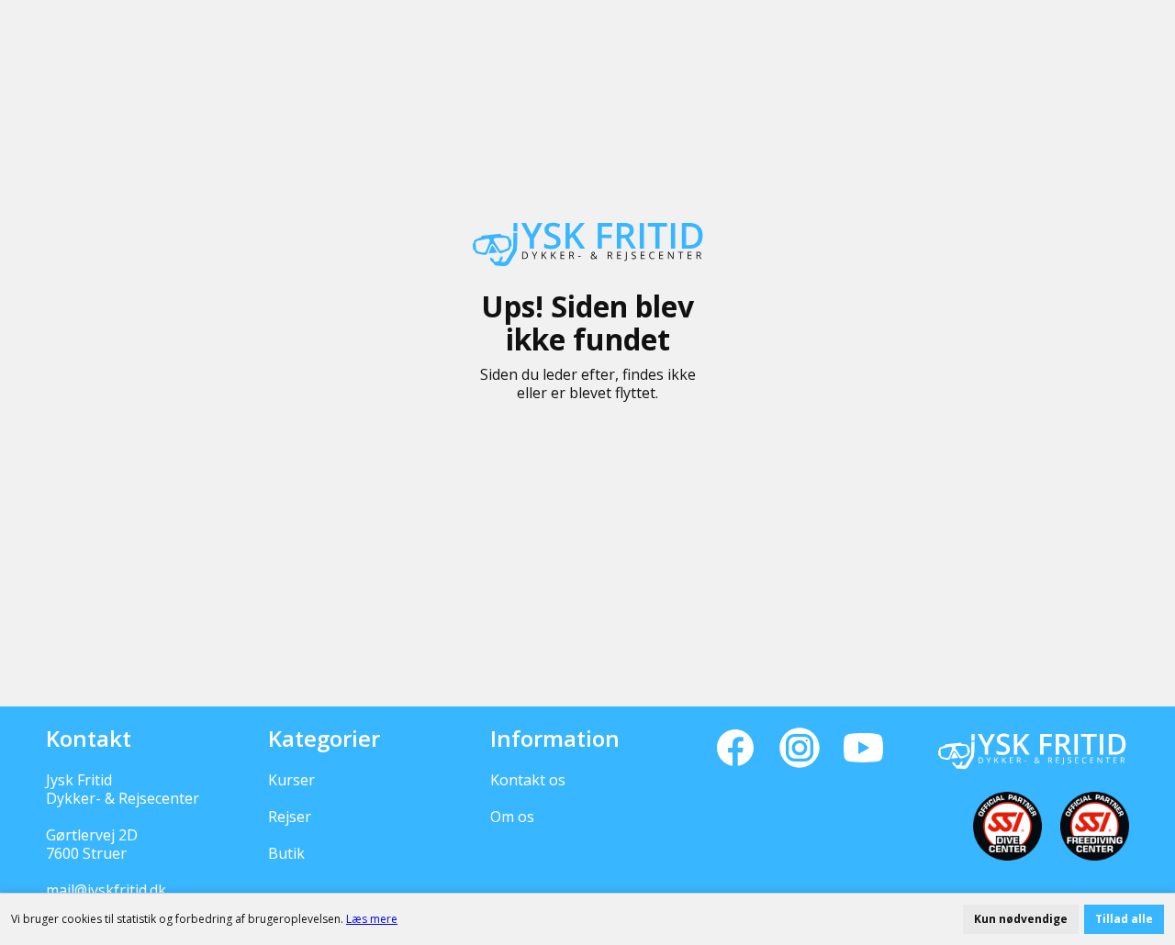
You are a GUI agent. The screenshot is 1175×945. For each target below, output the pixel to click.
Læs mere (371, 919)
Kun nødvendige (1021, 919)
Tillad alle (1124, 919)
